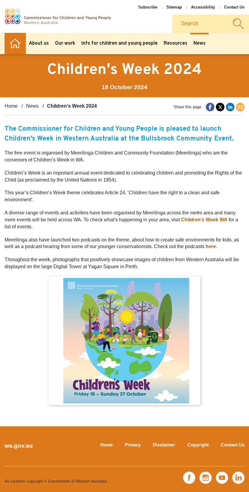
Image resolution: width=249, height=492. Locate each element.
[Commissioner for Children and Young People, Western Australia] (58, 16)
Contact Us (234, 7)
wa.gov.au (19, 445)
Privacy (133, 444)
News (199, 43)
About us (39, 43)
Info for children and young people (119, 43)
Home (15, 43)
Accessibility (203, 7)
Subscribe (147, 7)
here (211, 246)
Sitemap (174, 7)
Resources (175, 43)
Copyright (198, 444)
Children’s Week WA (204, 219)
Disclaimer (164, 444)
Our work (65, 43)
